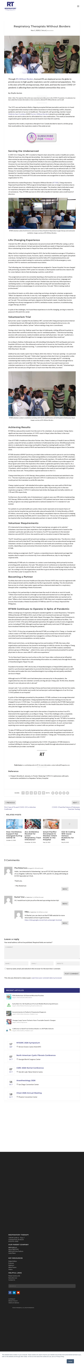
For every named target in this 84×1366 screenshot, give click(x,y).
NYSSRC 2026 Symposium (28, 1043)
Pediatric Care (34, 1014)
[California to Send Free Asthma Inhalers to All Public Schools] (8, 1030)
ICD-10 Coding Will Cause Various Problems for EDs (68, 836)
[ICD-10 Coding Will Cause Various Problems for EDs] (69, 824)
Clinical (43, 30)
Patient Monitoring (25, 1006)
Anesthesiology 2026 (25, 1080)
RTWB (55, 183)
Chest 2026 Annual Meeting (29, 1093)
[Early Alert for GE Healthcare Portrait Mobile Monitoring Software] (8, 1005)
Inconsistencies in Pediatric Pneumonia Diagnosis (29, 1012)
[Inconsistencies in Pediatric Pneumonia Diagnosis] (8, 1013)
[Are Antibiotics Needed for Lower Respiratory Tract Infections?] (33, 824)
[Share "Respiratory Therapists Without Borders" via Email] (39, 793)
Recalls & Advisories (36, 1006)
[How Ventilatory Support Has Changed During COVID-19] (14, 824)
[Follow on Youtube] (18, 1292)
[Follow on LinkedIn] (14, 1292)
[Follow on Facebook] (10, 1292)
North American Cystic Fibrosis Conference (36, 1055)
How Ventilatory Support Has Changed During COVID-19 (14, 835)
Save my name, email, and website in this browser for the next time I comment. (34, 969)
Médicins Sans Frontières (17, 114)
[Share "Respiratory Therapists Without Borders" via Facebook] (23, 793)
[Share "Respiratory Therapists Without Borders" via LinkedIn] (31, 793)
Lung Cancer (23, 1022)
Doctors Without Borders (40, 114)
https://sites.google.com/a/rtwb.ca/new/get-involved (43, 920)
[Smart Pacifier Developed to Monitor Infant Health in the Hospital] (51, 824)
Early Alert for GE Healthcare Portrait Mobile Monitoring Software (35, 1004)
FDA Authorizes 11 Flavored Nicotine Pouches (28, 995)
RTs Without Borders (24, 79)
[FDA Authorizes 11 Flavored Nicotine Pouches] (8, 996)
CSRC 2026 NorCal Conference (30, 1068)
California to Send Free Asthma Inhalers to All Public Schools (33, 1028)
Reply (65, 889)
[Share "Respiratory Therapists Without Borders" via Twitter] (27, 793)
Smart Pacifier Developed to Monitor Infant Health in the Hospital (50, 836)
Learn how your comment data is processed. (46, 978)
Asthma (22, 1030)
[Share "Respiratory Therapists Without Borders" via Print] (43, 793)
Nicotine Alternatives (26, 997)
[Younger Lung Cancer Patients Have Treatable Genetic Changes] (8, 1021)
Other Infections (25, 1014)
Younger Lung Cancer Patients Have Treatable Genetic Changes (34, 1020)
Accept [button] (70, 1361)
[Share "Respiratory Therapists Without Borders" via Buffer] (35, 793)
